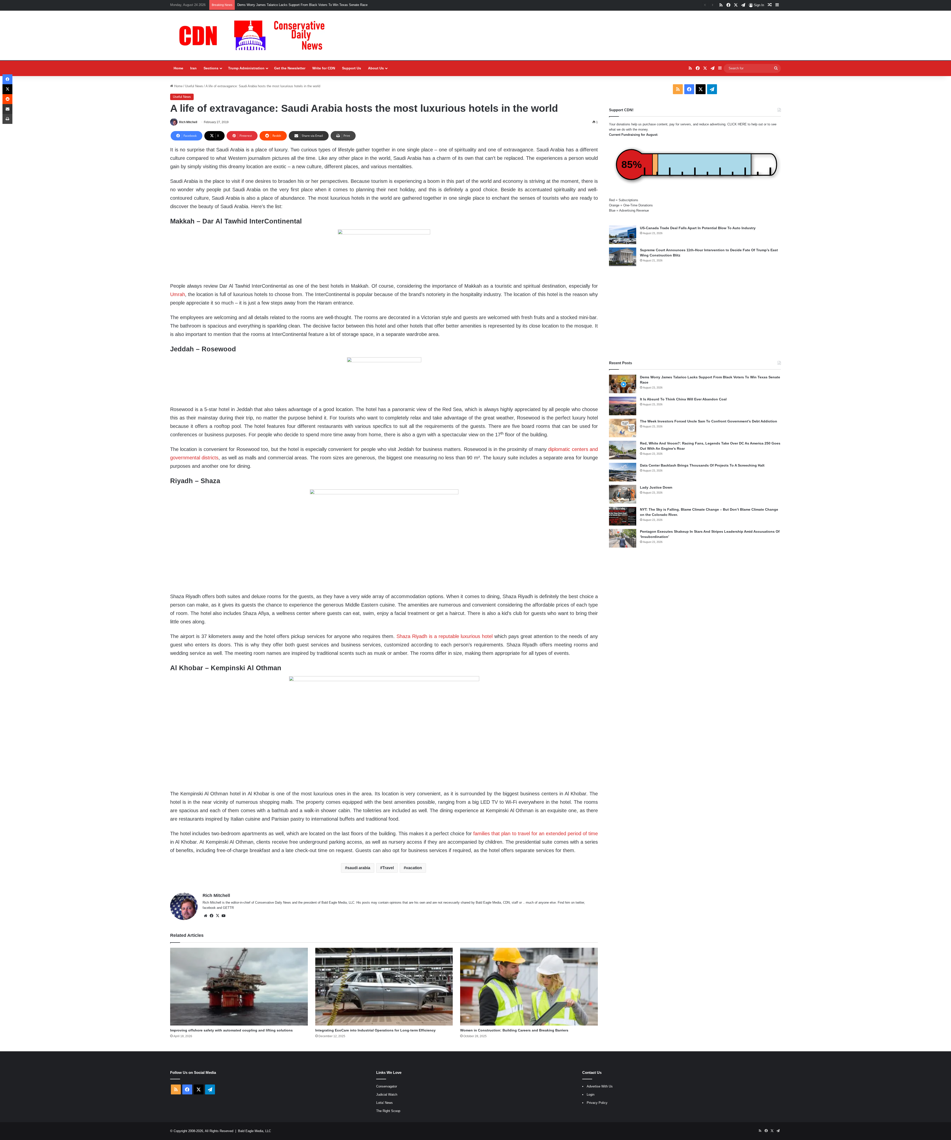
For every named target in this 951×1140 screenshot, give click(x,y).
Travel (388, 868)
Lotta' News (384, 1103)
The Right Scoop (388, 1111)
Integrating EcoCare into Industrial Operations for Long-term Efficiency (375, 1030)
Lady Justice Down (656, 487)
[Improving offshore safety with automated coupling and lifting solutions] (239, 986)
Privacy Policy (597, 1103)
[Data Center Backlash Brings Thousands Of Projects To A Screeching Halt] (622, 472)
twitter (580, 902)
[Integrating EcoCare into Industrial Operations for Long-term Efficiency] (384, 986)
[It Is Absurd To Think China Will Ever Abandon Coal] (622, 406)
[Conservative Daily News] (254, 35)
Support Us (351, 68)
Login (590, 1094)
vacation (414, 868)
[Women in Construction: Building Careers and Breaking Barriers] (529, 986)
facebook (209, 908)
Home (178, 68)
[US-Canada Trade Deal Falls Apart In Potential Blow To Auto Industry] (622, 234)
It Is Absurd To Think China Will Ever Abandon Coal (274, 5)
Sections (211, 68)
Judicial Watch (386, 1094)
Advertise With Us (600, 1086)
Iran (193, 68)
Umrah (177, 294)
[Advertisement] (695, 313)
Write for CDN (323, 68)
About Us (376, 68)
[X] (217, 916)
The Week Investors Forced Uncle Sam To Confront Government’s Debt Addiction (708, 421)
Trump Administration (246, 68)
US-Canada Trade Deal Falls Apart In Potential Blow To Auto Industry (698, 228)
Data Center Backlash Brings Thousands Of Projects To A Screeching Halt (702, 465)
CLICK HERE (737, 124)
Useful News (194, 86)
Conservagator (386, 1086)
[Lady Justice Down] (622, 494)
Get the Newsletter (289, 68)
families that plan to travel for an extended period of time (535, 833)
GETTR (228, 908)
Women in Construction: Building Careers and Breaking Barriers (514, 1030)
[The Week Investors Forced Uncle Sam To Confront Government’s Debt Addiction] (622, 428)
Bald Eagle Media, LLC (254, 1131)
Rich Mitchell (188, 122)
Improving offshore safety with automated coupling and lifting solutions (231, 1030)
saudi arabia (358, 868)
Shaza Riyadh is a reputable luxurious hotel (444, 636)
